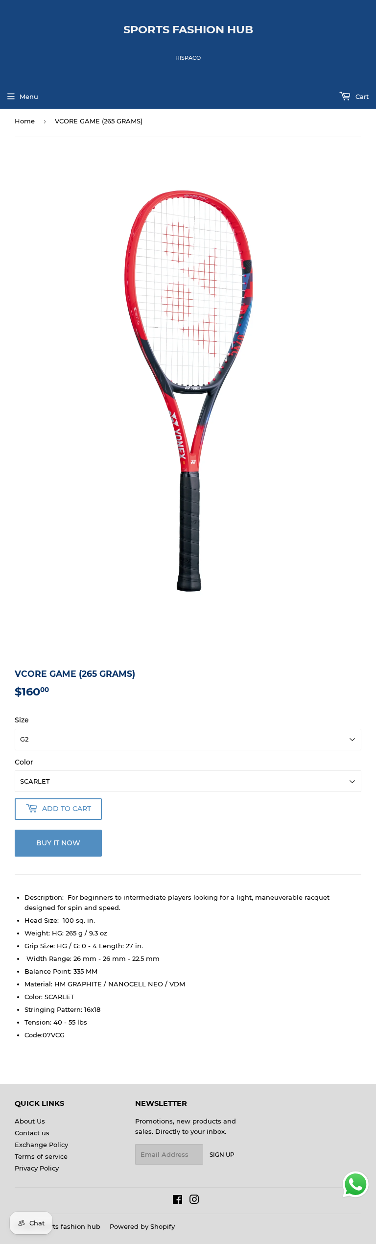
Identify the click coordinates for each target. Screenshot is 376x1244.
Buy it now (58, 842)
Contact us (32, 1133)
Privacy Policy (37, 1168)
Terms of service (41, 1156)
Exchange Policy (41, 1144)
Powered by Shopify (142, 1226)
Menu (29, 96)
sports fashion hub (188, 29)
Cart (361, 96)
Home (25, 121)
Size (22, 720)
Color (24, 762)
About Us (30, 1121)
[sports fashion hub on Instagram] (194, 1201)
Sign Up (222, 1154)
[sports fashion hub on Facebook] (177, 1201)
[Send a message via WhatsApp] (355, 1184)
